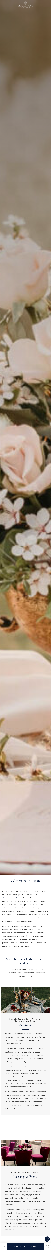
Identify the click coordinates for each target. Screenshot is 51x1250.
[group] (25, 437)
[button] (4, 4)
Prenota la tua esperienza (25, 1246)
